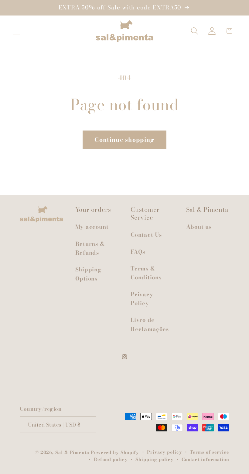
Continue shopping (124, 139)
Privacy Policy (142, 298)
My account (92, 227)
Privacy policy (164, 452)
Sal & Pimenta (72, 452)
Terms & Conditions (146, 272)
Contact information (205, 459)
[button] (16, 31)
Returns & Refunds (90, 248)
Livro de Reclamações (150, 324)
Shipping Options (88, 273)
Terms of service (209, 452)
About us (199, 227)
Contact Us (146, 235)
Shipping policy (154, 459)
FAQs (138, 252)
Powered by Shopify (115, 452)
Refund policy (111, 459)
